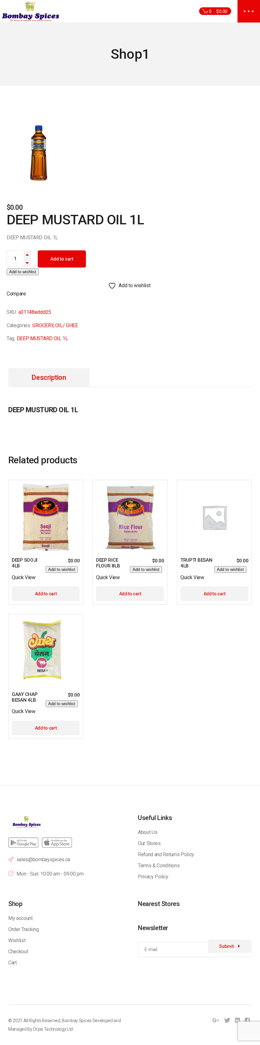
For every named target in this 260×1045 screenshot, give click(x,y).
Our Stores (149, 843)
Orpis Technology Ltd (53, 1029)
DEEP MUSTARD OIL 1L (42, 338)
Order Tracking (23, 929)
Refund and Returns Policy (166, 854)
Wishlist (16, 940)
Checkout (18, 952)
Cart (12, 963)
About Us (147, 832)
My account (20, 918)
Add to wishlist (22, 271)
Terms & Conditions (158, 866)
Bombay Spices (77, 1020)
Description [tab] (48, 377)
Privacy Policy (153, 877)
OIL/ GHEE (66, 325)
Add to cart (61, 258)
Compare (16, 294)
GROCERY (42, 325)
